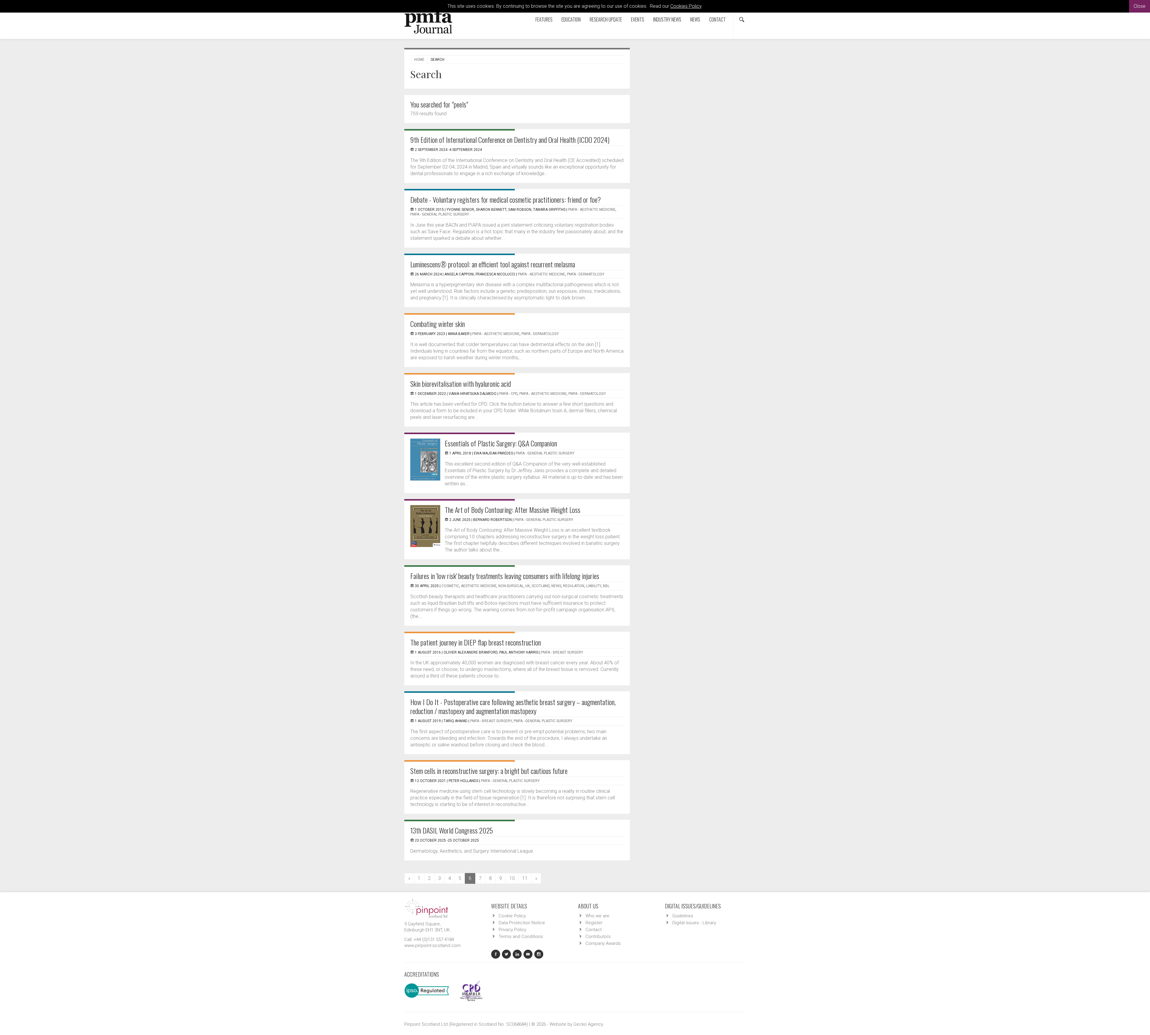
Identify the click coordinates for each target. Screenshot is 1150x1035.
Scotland (541, 586)
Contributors (598, 936)
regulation (573, 586)
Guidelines (682, 916)
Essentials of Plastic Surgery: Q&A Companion (501, 443)
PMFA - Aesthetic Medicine (591, 209)
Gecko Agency (588, 1024)
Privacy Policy (512, 929)
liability (593, 586)
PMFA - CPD (508, 394)
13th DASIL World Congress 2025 (451, 830)
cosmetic (450, 586)
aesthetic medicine (479, 586)
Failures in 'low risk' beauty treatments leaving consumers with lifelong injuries (504, 575)
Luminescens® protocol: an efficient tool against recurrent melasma (492, 264)
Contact (717, 19)
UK (527, 586)
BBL (606, 586)
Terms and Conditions (521, 936)
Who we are (597, 916)
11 (525, 878)
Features (544, 19)
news (556, 586)
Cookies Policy (685, 6)
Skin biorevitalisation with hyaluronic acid (460, 383)
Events (637, 19)
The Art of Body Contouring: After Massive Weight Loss (512, 509)
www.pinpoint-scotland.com (432, 945)
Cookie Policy (512, 916)
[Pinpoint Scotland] (426, 907)
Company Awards (603, 943)
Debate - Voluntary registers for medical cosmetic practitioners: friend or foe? (505, 199)
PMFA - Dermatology (585, 274)
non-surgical (510, 586)
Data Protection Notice (522, 922)
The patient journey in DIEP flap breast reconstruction (475, 642)
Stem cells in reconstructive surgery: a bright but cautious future (489, 770)
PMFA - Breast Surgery (562, 652)
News (695, 19)
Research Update (606, 19)
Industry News (667, 19)
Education (571, 19)
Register (594, 922)
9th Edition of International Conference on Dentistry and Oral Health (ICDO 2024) (509, 139)
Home (419, 59)
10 (512, 878)
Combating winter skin (437, 323)
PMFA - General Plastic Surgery (439, 214)
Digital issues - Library (694, 922)
